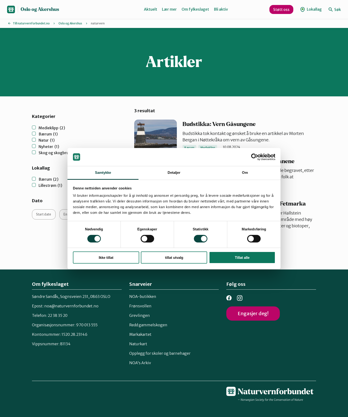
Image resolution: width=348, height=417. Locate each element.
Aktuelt (150, 9)
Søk (337, 9)
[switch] (147, 238)
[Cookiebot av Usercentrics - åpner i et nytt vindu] (254, 157)
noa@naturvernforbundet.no (71, 306)
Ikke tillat (106, 258)
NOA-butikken (142, 296)
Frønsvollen (140, 306)
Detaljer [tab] (174, 172)
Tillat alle (242, 258)
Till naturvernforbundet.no (31, 23)
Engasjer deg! (253, 313)
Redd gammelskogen (148, 325)
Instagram (239, 298)
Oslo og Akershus (40, 9)
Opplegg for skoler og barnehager (160, 353)
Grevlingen (139, 315)
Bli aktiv (221, 9)
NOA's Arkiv (140, 362)
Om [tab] (245, 172)
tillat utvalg (174, 258)
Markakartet (140, 334)
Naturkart (138, 343)
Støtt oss (281, 9)
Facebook (229, 298)
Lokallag (314, 9)
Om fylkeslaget (195, 9)
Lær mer (169, 9)
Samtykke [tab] (103, 172)
